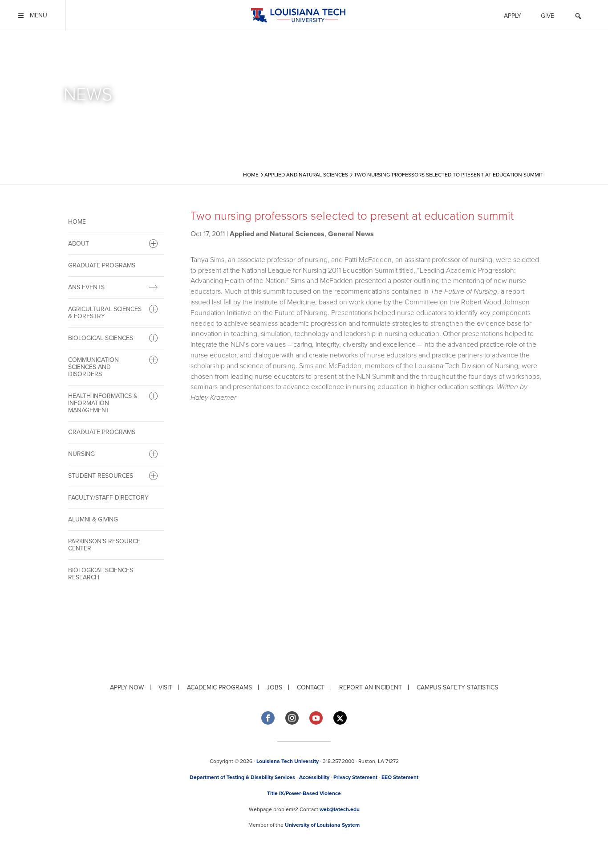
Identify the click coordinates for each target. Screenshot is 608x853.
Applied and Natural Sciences (277, 234)
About (78, 243)
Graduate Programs (101, 265)
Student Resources (100, 476)
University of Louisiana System (322, 825)
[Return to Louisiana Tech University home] (298, 15)
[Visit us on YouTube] (316, 718)
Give (547, 16)
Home (77, 222)
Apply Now (127, 687)
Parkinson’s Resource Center (104, 544)
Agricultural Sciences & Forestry (105, 312)
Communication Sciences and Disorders (93, 367)
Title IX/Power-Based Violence (304, 793)
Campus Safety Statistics (457, 687)
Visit (165, 687)
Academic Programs (219, 687)
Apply (512, 16)
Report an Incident (370, 687)
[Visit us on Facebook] (268, 718)
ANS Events (86, 287)
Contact (310, 687)
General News (351, 234)
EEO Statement (399, 777)
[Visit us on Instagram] (292, 718)
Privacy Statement (355, 777)
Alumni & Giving (93, 519)
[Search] (578, 17)
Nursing (81, 454)
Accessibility (314, 777)
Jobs (274, 687)
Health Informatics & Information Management (103, 403)
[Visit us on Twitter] (340, 718)
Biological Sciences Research (100, 573)
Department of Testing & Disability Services (242, 777)
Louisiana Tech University (287, 761)
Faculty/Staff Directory (108, 497)
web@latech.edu (340, 809)
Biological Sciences (100, 338)
